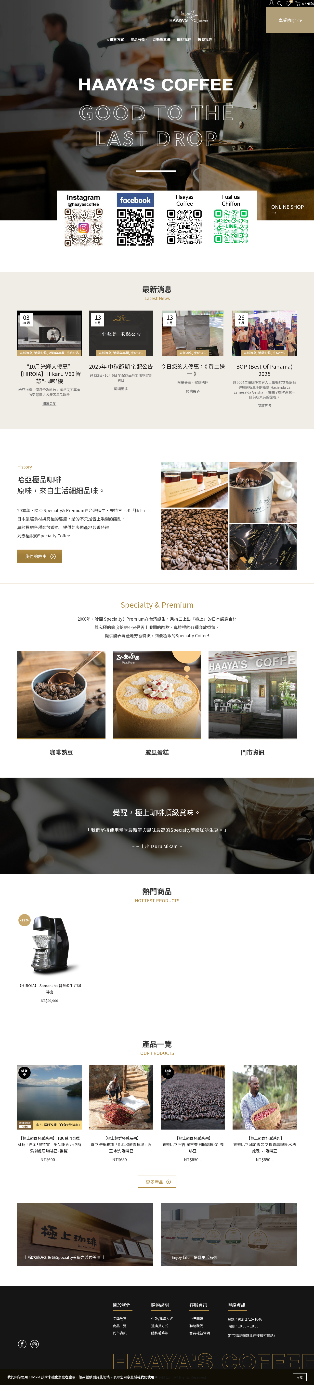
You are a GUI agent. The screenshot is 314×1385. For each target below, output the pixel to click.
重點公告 (72, 352)
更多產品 (154, 1182)
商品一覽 (120, 1325)
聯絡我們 (205, 39)
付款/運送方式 (162, 1318)
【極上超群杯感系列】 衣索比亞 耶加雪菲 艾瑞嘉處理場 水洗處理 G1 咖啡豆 (273, 1144)
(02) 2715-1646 (250, 1319)
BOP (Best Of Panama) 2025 (264, 369)
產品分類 (138, 39)
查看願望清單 (291, 1)
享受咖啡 (287, 20)
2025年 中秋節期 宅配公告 (121, 366)
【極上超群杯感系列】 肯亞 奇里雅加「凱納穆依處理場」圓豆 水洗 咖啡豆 (130, 1144)
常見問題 (196, 1318)
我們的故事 (36, 556)
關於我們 (184, 39)
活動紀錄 (40, 352)
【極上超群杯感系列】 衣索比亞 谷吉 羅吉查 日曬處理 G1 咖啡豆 (201, 1144)
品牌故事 (120, 1318)
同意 (300, 1377)
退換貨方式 (159, 1325)
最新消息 (26, 352)
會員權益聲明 (199, 1332)
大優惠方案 (115, 39)
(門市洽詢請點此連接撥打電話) (251, 1335)
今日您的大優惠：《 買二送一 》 (193, 369)
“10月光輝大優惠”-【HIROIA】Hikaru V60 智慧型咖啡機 (49, 373)
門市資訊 (120, 1332)
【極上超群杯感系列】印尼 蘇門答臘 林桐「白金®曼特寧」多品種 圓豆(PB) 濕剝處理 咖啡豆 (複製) (49, 1144)
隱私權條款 (159, 1332)
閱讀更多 (49, 403)
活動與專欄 (162, 39)
